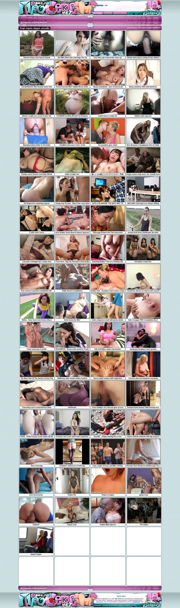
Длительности (154, 28)
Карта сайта (121, 596)
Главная (107, 13)
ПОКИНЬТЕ (136, 602)
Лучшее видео (120, 13)
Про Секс (100, 5)
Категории (97, 13)
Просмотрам (143, 28)
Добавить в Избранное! (33, 22)
